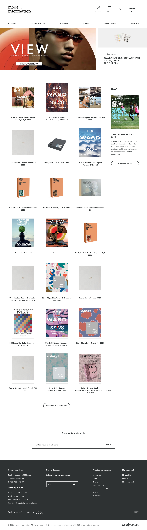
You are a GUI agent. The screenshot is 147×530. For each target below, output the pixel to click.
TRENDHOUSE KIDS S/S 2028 (123, 136)
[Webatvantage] (130, 525)
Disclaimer (97, 496)
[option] (48, 49)
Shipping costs (99, 485)
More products (125, 164)
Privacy (96, 492)
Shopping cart (128, 482)
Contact (135, 23)
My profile (126, 475)
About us (97, 475)
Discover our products (56, 406)
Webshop (12, 23)
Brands (86, 23)
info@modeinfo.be (16, 478)
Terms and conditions (102, 489)
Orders (125, 478)
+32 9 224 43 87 (16, 482)
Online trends (110, 23)
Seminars (64, 23)
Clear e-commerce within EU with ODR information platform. (73, 525)
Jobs (95, 478)
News (95, 482)
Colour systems (38, 23)
